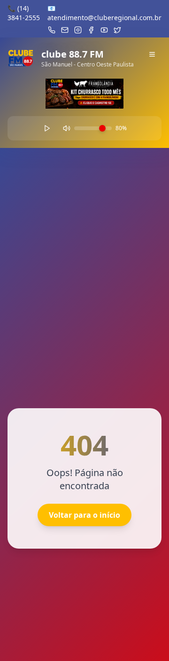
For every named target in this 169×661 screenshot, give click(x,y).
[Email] (65, 30)
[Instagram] (78, 30)
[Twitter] (117, 30)
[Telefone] (51, 30)
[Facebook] (91, 30)
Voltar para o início (84, 515)
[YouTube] (104, 30)
